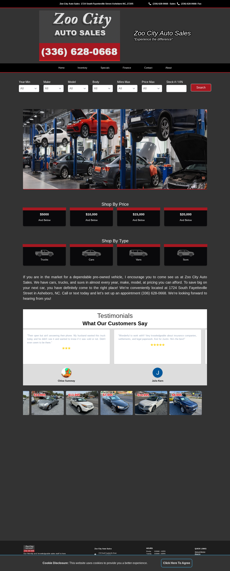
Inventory (82, 67)
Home (61, 67)
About (168, 67)
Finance (127, 67)
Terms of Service (200, 552)
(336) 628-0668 (188, 4)
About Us (197, 554)
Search (201, 87)
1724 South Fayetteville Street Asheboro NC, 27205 (107, 4)
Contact (148, 67)
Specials (105, 67)
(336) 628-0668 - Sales (164, 4)
